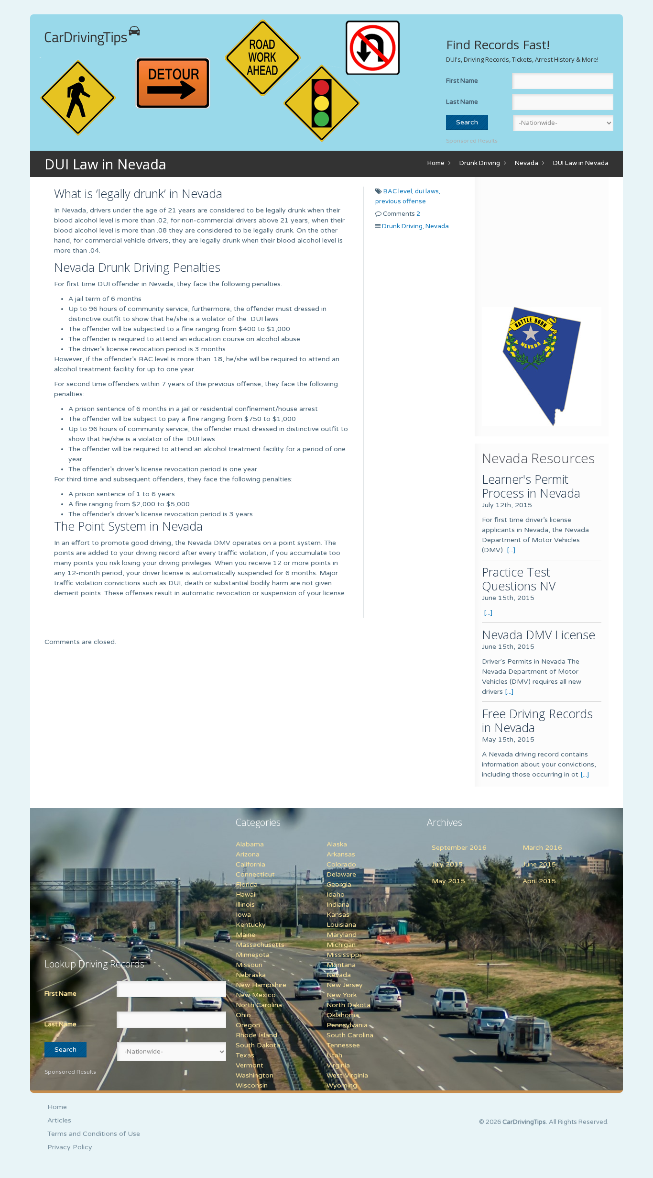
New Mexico (256, 995)
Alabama (250, 844)
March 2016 (542, 848)
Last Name (462, 102)
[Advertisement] (541, 244)
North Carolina (259, 1005)
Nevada (526, 163)
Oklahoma (342, 1015)
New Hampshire (261, 985)
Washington (254, 1075)
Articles (59, 1120)
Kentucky (251, 925)
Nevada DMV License (538, 634)
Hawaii (246, 894)
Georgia (338, 884)
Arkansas (340, 854)
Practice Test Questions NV (518, 579)
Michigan (341, 945)
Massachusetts (260, 945)
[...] (511, 550)
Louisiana (341, 925)
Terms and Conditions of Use (93, 1134)
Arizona (248, 854)
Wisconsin (252, 1085)
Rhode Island (256, 1035)
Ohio (243, 1015)
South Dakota (258, 1045)
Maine (245, 935)
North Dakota (348, 1005)
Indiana (337, 904)
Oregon (248, 1025)
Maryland (341, 935)
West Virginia (347, 1075)
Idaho (335, 894)
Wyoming (341, 1085)
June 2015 (539, 864)
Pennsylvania (347, 1025)
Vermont (249, 1065)
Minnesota (253, 955)
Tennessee (343, 1045)
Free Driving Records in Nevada (537, 720)
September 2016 (459, 848)
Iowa (243, 915)
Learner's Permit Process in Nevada (531, 486)
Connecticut (255, 874)
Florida (247, 884)
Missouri (249, 965)
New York (341, 995)
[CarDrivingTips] (92, 35)
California (250, 864)
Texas (245, 1055)
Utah (334, 1055)
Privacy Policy (69, 1147)
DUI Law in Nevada (581, 163)
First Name (462, 81)
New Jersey (344, 985)
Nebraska (251, 975)
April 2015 (539, 881)
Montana (341, 965)
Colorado (341, 864)
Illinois (245, 904)
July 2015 (447, 864)
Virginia (338, 1065)
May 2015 (448, 881)
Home (436, 163)
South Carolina (349, 1035)
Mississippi (343, 955)
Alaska (336, 844)
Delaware (341, 874)
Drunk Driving (479, 163)
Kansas (337, 915)
